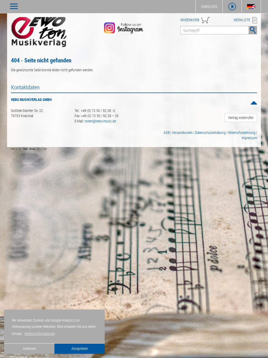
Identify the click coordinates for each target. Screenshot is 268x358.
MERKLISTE (242, 19)
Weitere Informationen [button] (39, 333)
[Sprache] (251, 6)
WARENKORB (189, 19)
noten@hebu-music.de (100, 120)
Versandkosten (182, 132)
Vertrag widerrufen (241, 117)
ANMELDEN (209, 6)
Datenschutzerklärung (210, 132)
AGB (167, 132)
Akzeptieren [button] (79, 348)
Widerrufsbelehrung (241, 132)
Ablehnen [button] (29, 348)
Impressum (249, 137)
